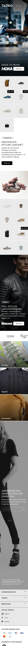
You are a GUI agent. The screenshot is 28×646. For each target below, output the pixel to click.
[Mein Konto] (19, 5)
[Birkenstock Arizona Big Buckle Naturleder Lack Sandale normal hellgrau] (7, 248)
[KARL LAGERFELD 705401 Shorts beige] (21, 111)
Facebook (6, 621)
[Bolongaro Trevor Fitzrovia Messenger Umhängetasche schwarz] (7, 125)
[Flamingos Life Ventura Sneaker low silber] (7, 111)
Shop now (19, 69)
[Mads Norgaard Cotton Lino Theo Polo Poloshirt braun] (21, 206)
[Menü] (24, 5)
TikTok (6, 617)
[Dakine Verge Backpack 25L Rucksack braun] (7, 83)
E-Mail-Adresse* (7, 509)
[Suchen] (16, 5)
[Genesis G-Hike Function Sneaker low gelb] (21, 220)
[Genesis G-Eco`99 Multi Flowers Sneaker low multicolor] (21, 234)
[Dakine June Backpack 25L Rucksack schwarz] (7, 234)
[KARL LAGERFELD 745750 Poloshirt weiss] (21, 97)
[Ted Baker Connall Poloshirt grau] (7, 220)
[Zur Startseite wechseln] (8, 5)
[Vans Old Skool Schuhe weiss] (7, 206)
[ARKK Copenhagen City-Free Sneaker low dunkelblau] (21, 83)
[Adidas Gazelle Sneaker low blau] (7, 97)
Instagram (6, 613)
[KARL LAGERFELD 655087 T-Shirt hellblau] (21, 248)
